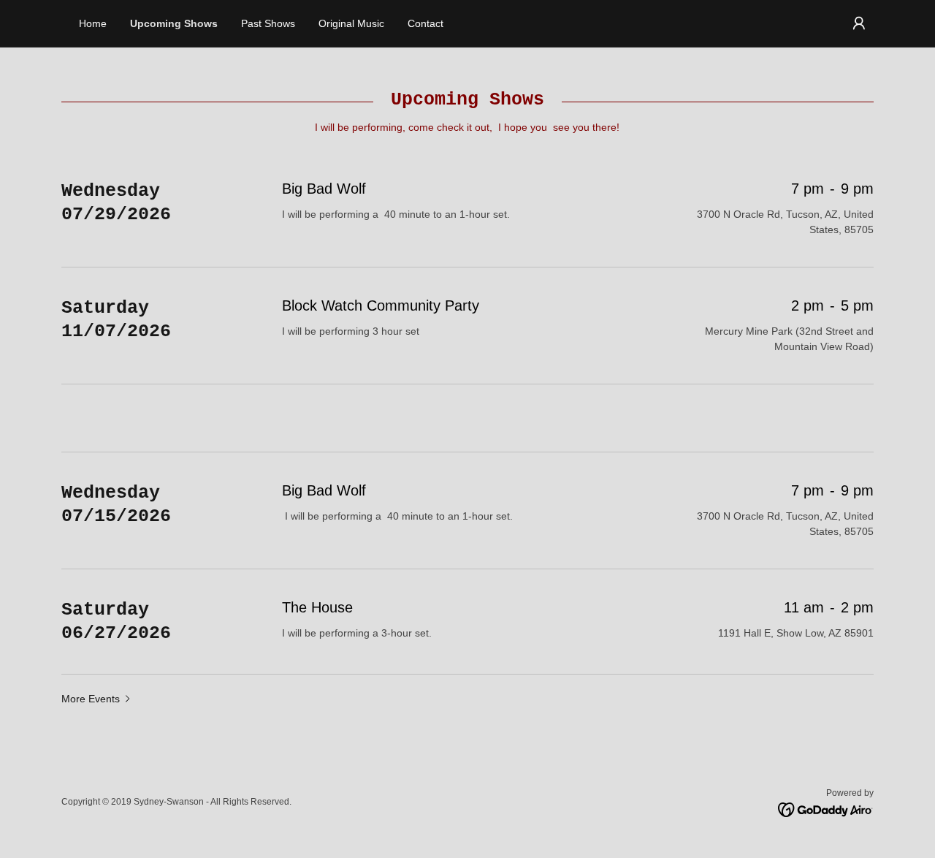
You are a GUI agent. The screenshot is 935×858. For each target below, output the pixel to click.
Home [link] (93, 23)
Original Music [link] (351, 23)
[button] (859, 23)
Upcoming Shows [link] (174, 23)
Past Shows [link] (268, 23)
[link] (826, 809)
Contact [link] (425, 23)
